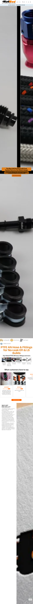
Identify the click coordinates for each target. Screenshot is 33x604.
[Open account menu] (28, 2)
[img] (6, 387)
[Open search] (27, 2)
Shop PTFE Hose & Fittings (16, 175)
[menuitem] (20, 2)
